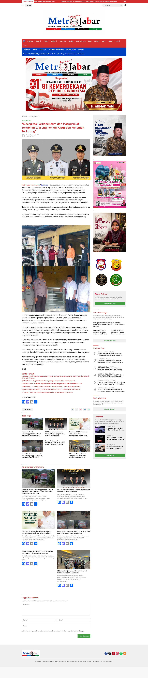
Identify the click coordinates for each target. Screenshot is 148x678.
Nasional (30, 41)
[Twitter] (109, 653)
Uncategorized (26, 120)
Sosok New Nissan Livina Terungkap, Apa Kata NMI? (115, 438)
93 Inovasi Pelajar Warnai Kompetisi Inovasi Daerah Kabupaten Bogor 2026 (47, 392)
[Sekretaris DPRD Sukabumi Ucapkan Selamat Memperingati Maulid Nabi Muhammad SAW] (80, 424)
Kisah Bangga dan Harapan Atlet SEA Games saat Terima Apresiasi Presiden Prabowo (100, 332)
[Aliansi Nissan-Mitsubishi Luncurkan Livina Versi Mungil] (100, 448)
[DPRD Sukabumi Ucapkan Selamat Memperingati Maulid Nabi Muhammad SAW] (56, 424)
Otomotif (54, 41)
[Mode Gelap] (125, 5)
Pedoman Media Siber (56, 50)
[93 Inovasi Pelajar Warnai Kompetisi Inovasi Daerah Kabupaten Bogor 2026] (80, 446)
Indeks (29, 5)
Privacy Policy (71, 50)
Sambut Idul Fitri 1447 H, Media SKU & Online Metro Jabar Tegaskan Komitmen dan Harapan (53, 54)
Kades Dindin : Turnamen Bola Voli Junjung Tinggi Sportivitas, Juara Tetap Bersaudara (51, 386)
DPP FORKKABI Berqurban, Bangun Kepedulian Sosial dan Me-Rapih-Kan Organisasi (110, 361)
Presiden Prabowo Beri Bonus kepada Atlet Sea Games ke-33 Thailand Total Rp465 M (118, 332)
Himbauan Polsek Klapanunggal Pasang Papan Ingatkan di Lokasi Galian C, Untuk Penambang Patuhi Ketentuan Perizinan (55, 377)
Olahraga (63, 41)
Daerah (38, 41)
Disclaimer (26, 50)
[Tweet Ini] (76, 409)
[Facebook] (106, 653)
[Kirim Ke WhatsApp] (88, 409)
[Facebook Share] (72, 409)
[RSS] (124, 653)
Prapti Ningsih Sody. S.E (32, 135)
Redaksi (81, 50)
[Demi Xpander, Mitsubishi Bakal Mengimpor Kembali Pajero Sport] (100, 429)
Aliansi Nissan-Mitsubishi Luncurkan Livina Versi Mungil (115, 447)
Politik (46, 41)
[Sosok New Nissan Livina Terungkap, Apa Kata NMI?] (100, 439)
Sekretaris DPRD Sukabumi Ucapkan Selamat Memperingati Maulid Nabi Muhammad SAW (112, 1)
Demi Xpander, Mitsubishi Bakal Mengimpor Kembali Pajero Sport (115, 429)
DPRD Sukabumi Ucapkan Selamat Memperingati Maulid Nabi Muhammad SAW (47, 1)
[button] (121, 5)
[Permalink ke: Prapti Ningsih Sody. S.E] (23, 135)
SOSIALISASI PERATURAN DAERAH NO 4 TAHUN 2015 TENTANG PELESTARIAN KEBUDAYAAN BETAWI (111, 376)
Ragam (110, 41)
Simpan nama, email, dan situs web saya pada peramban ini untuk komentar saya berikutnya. (53, 631)
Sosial (118, 41)
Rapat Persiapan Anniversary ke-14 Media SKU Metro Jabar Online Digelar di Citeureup (51, 389)
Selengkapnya (109, 303)
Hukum (96, 41)
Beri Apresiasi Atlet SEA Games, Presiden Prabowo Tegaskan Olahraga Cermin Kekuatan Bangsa (109, 324)
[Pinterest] (113, 653)
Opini (103, 41)
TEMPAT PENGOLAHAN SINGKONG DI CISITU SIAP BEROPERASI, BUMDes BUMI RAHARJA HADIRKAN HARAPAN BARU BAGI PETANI (112, 390)
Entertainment (80, 41)
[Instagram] (117, 653)
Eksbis (71, 41)
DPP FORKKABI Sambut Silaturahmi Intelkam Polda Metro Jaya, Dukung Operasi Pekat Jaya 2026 (110, 369)
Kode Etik (43, 50)
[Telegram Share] (84, 409)
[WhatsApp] (121, 653)
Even (90, 41)
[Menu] (23, 5)
